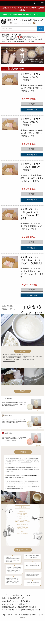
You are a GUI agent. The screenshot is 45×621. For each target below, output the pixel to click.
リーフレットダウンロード (11, 610)
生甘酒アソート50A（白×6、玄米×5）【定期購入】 (30, 77)
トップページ (6, 595)
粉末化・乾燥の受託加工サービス (13, 598)
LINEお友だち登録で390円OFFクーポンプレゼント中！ (22, 14)
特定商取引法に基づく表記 (11, 607)
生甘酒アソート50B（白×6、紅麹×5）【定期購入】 (30, 122)
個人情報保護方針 (28, 607)
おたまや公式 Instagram (10, 601)
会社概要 (16, 595)
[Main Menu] (42, 3)
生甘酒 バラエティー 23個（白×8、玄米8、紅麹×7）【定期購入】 (32, 260)
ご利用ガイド (22, 604)
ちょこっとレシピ (27, 595)
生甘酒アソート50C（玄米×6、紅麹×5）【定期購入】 (31, 167)
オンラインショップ (9, 604)
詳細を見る (32, 109)
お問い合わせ (25, 601)
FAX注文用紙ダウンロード (31, 610)
